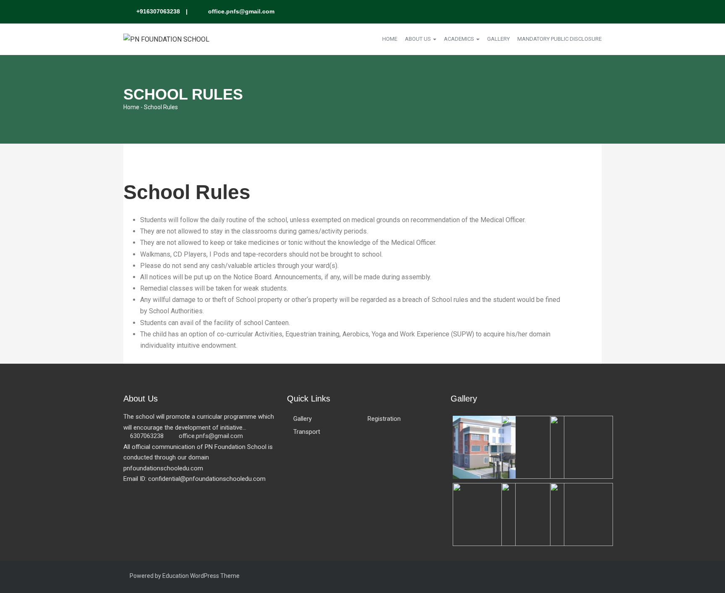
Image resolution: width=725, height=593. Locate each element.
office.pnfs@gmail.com (240, 11)
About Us (418, 39)
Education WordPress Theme (201, 575)
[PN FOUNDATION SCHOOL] (166, 39)
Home (389, 39)
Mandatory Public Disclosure (559, 39)
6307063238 (147, 436)
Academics (459, 39)
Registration (384, 418)
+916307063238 (158, 11)
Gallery (498, 39)
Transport (306, 432)
